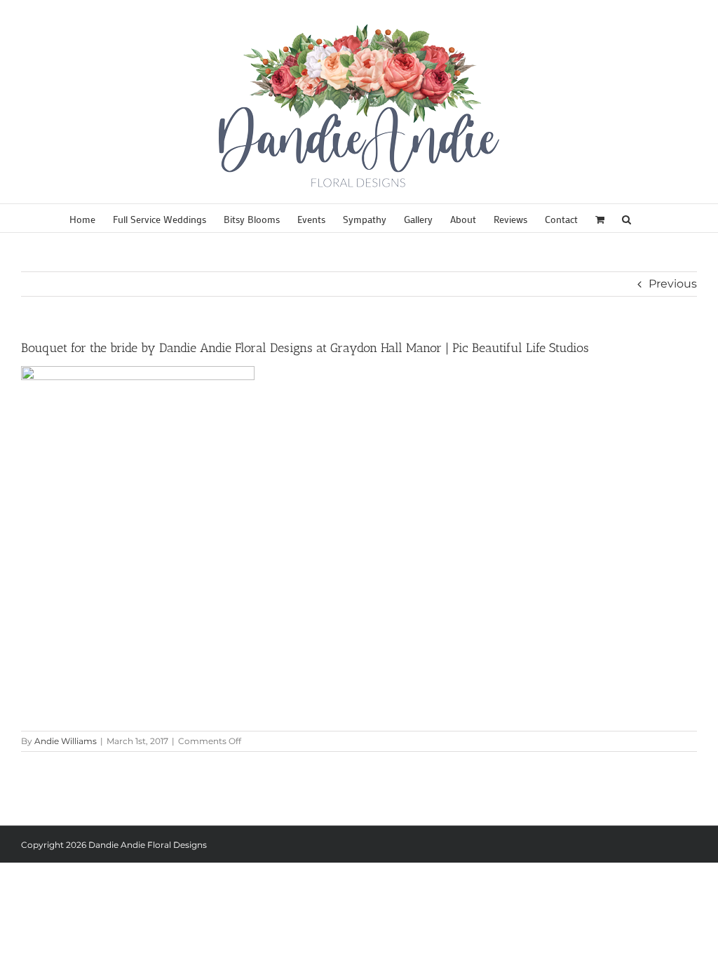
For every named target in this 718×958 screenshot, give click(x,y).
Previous (673, 283)
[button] (626, 218)
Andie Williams (65, 741)
